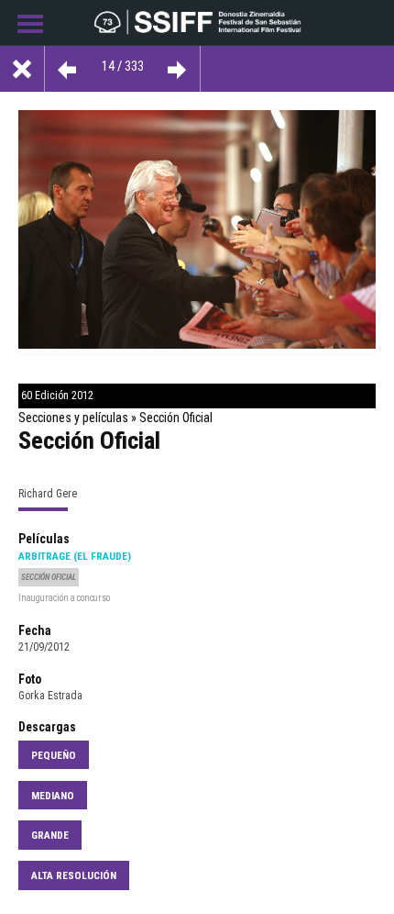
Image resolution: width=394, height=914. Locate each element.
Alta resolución (73, 875)
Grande (50, 835)
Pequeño (53, 755)
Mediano (52, 795)
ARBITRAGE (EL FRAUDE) (74, 556)
